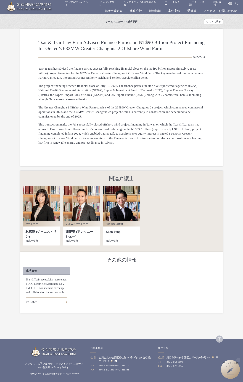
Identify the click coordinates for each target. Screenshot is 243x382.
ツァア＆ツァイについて (77, 3)
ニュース (120, 21)
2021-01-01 (32, 302)
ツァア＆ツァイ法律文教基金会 (140, 3)
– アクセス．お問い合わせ (37, 363)
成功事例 (133, 21)
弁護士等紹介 (113, 11)
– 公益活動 (44, 367)
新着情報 (155, 11)
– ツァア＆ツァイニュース (68, 363)
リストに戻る (213, 21)
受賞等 (191, 11)
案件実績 (174, 11)
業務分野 (136, 11)
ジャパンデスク (106, 3)
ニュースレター (172, 3)
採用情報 (217, 3)
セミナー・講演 (196, 3)
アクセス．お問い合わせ (220, 11)
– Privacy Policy (60, 367)
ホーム (109, 21)
